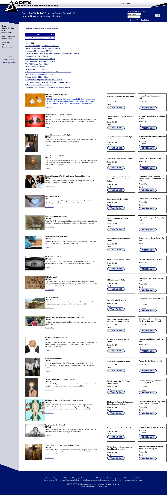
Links (105, 486)
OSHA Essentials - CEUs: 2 (35, 67)
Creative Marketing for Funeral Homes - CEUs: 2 (43, 80)
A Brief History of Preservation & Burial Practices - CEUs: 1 (47, 87)
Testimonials (6, 32)
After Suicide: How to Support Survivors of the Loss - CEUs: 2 (48, 72)
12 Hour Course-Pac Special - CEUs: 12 (40, 38)
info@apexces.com (9, 63)
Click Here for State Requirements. (47, 28)
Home (4, 26)
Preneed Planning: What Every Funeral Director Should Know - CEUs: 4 (52, 54)
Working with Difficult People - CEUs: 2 (40, 74)
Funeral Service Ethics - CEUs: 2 (37, 77)
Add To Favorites (8, 36)
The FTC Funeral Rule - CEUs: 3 (37, 64)
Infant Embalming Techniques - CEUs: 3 (40, 59)
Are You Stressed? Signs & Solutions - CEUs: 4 (42, 46)
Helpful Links (7, 39)
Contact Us (6, 43)
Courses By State (8, 28)
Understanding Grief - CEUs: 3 (36, 56)
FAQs (4, 30)
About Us (5, 45)
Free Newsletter (8, 47)
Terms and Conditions (87, 486)
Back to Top (49, 107)
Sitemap (99, 486)
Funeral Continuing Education (102, 478)
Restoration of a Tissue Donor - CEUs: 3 (40, 61)
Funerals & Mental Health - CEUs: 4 (38, 51)
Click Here (145, 20)
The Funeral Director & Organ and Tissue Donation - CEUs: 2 (48, 82)
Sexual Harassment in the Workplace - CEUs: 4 (42, 48)
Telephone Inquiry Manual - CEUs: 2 (38, 85)
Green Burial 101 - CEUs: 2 (35, 69)
